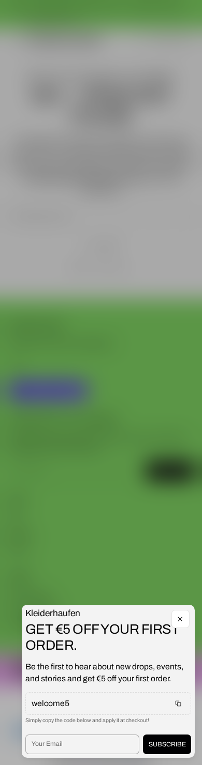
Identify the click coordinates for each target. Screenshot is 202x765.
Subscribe (167, 744)
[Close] (180, 619)
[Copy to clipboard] (178, 703)
